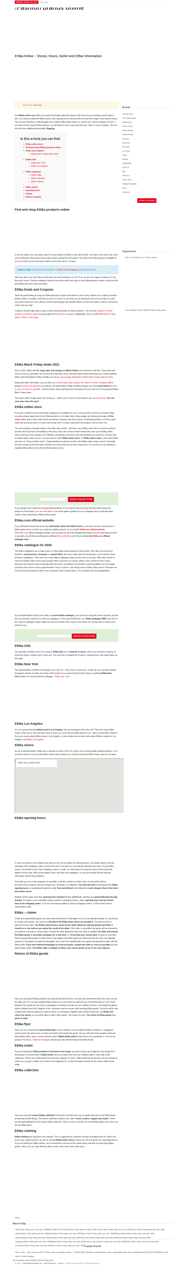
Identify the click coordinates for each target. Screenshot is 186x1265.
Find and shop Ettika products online (43, 147)
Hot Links (44, 2)
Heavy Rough (127, 130)
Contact (60, 1263)
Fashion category (66, 314)
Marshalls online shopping (130, 1252)
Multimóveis (127, 122)
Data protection (50, 1263)
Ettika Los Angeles (39, 166)
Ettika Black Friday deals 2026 (44, 154)
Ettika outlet (36, 175)
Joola (124, 155)
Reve (124, 188)
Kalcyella (126, 143)
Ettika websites (63, 536)
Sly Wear (126, 147)
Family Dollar (145, 1252)
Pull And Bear (127, 134)
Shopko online (93, 1252)
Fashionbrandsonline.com (32, 1263)
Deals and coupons (35, 150)
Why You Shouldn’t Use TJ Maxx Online (141, 257)
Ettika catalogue (33, 171)
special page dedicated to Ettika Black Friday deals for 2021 (86, 377)
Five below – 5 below (71, 1252)
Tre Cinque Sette (129, 118)
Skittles (125, 159)
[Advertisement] (93, 31)
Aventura (125, 192)
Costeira (125, 139)
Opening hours (33, 190)
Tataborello (126, 163)
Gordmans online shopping (109, 1252)
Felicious (125, 176)
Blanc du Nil (163, 1252)
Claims (29, 193)
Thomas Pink (127, 114)
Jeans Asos (127, 180)
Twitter (35, 1040)
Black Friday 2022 (140, 310)
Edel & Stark (127, 126)
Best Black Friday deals (156, 310)
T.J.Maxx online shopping (53, 1252)
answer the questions (31, 386)
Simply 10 (83, 1252)
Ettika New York (38, 163)
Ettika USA (31, 159)
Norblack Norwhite (129, 184)
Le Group (126, 151)
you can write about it (44, 511)
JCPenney (154, 1252)
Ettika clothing (37, 181)
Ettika (26, 885)
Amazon (18, 261)
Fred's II (125, 167)
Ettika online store (34, 144)
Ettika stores (32, 187)
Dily (123, 171)
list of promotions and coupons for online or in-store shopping (80, 382)
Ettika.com (23, 533)
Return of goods (33, 197)
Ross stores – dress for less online (29, 1252)
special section (99, 398)
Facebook (26, 1040)
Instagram (45, 1040)
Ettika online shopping (67, 269)
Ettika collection (38, 178)
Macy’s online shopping (24, 1256)
